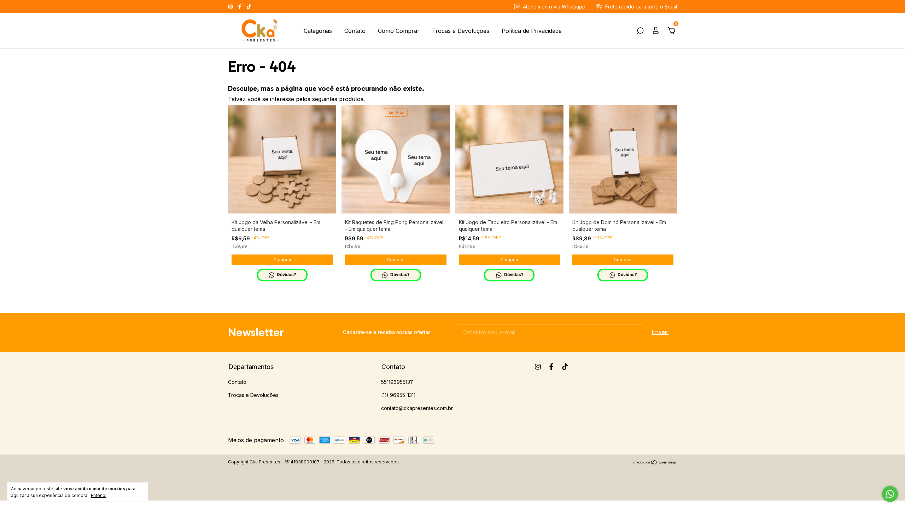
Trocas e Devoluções (460, 30)
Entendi (98, 495)
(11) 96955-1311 (398, 395)
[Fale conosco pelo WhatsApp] (890, 494)
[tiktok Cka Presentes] (248, 7)
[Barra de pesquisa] (640, 31)
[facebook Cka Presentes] (240, 7)
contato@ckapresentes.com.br (417, 408)
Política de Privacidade (532, 30)
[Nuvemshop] (655, 462)
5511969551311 (397, 382)
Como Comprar (399, 30)
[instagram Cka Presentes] (231, 7)
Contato (355, 30)
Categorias (318, 30)
